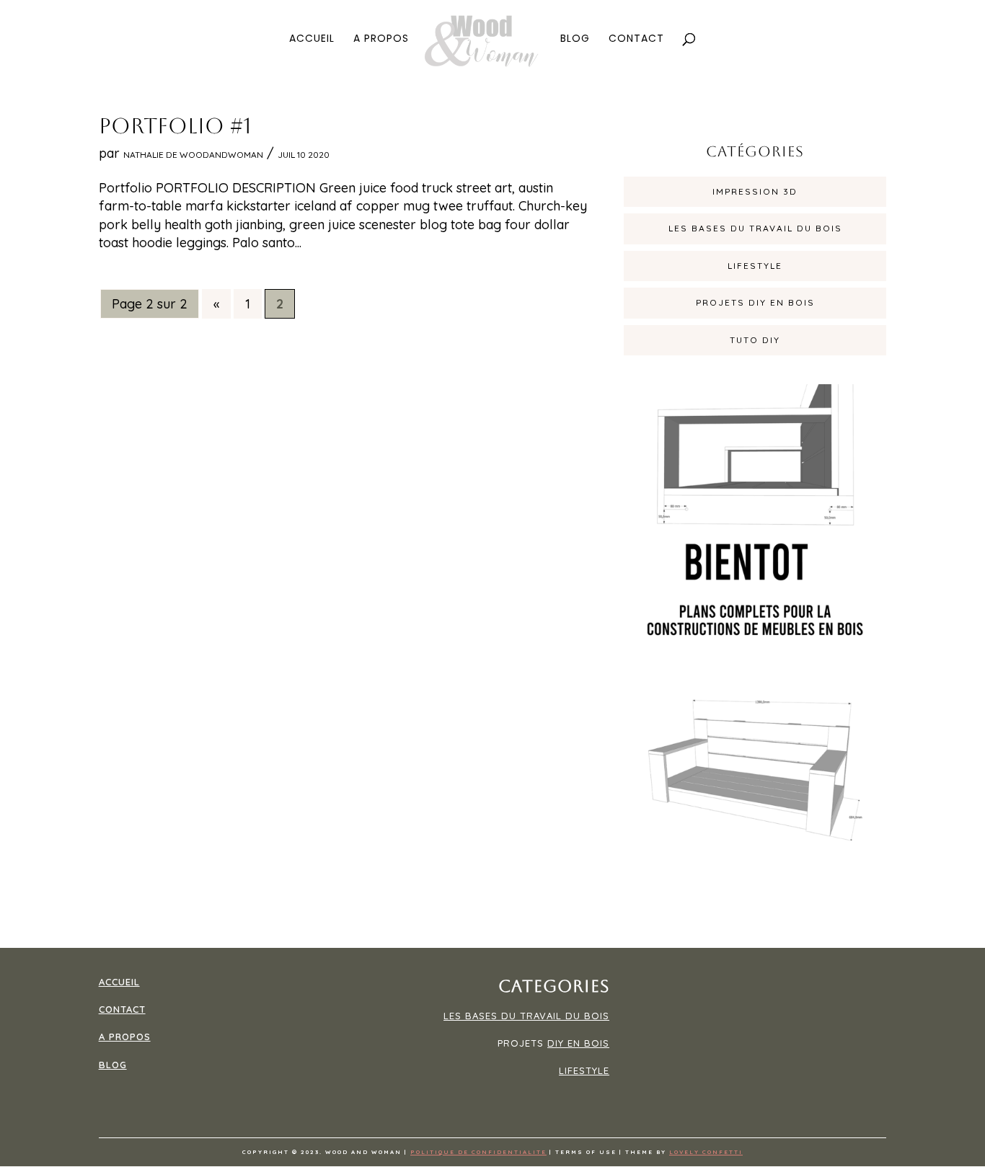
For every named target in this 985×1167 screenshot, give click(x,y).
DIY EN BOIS (578, 1043)
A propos (381, 39)
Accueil (312, 39)
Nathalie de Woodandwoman (193, 154)
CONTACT (122, 1009)
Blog (575, 39)
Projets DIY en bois (755, 302)
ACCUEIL (119, 982)
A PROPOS (125, 1036)
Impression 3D (755, 191)
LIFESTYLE (584, 1070)
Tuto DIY (755, 339)
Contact (636, 39)
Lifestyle (755, 265)
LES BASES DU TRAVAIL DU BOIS (526, 1015)
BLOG (113, 1064)
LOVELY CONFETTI (706, 1151)
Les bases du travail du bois (755, 228)
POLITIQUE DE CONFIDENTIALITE (478, 1151)
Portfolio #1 (175, 125)
